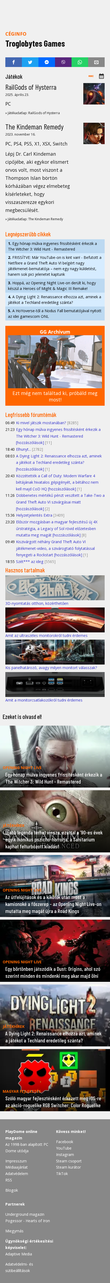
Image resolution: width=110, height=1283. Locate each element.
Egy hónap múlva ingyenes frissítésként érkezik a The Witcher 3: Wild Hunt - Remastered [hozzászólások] (58, 436)
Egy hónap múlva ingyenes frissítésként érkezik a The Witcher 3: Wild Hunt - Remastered (52, 246)
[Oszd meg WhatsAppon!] (80, 62)
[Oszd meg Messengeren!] (46, 62)
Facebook (64, 1141)
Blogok (11, 1190)
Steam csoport (69, 1160)
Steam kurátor (68, 1167)
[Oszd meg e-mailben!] (96, 62)
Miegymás (14, 1230)
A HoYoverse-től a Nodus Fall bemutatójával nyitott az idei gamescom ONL (54, 313)
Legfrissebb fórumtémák (30, 414)
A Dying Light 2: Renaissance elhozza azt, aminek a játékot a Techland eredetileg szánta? (54, 299)
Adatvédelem (16, 1173)
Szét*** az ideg (30, 561)
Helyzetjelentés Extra (34, 515)
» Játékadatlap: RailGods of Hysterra (32, 113)
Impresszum (16, 1160)
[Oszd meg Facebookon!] (13, 62)
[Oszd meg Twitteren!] (30, 62)
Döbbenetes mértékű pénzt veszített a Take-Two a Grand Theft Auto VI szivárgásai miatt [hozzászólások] (60, 502)
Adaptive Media (18, 1253)
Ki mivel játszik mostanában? (41, 422)
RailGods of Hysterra (30, 86)
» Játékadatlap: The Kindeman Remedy (34, 219)
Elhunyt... (23, 449)
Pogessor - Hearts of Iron (27, 1220)
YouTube (64, 1148)
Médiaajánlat (16, 1167)
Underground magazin (24, 1214)
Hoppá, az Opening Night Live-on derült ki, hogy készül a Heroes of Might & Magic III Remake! (52, 285)
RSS (8, 1180)
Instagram (65, 1154)
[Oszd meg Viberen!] (63, 62)
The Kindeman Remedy (34, 126)
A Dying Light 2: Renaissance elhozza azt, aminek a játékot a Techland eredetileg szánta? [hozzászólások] (59, 462)
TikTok (62, 1173)
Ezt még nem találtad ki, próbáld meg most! (55, 396)
